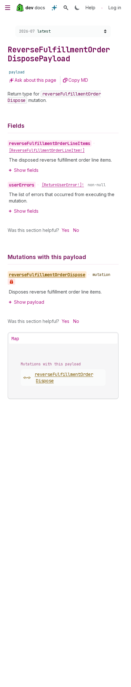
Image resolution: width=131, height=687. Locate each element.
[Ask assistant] (54, 7)
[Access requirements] (11, 282)
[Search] (66, 7)
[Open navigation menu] (7, 7)
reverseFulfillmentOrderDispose (64, 377)
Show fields (26, 170)
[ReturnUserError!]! (63, 184)
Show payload (29, 302)
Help (90, 7)
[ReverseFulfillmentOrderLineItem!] (47, 150)
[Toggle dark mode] (77, 7)
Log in (114, 7)
